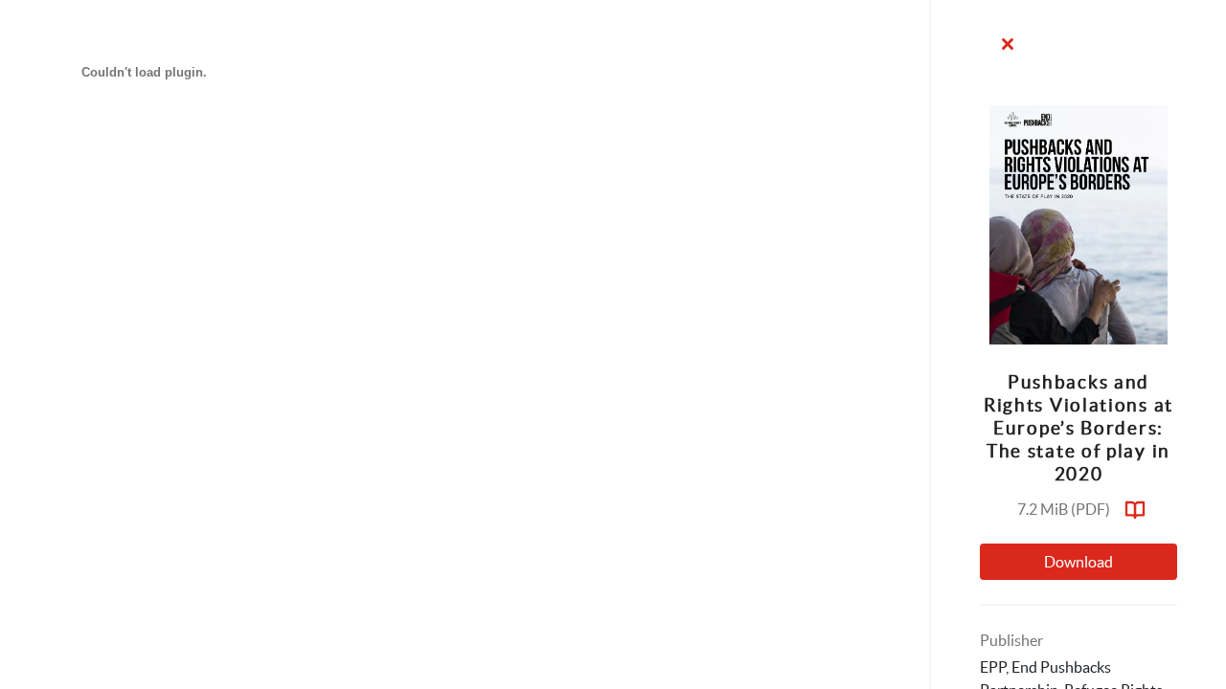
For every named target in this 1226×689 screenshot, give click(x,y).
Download (1078, 561)
